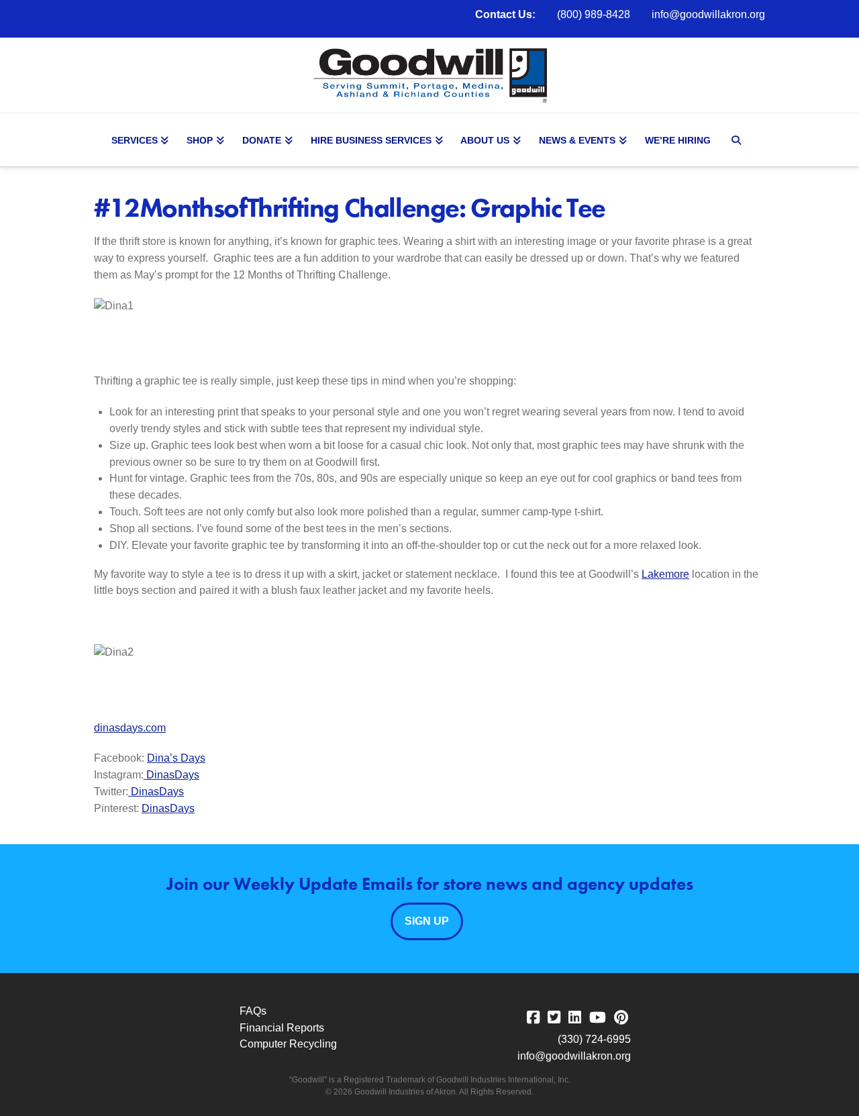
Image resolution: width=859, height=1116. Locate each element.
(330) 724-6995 (594, 1039)
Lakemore (665, 574)
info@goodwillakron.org (708, 14)
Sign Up (427, 921)
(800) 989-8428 (593, 14)
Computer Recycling (288, 1044)
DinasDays (172, 774)
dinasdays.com (130, 727)
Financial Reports (282, 1027)
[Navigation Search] (738, 140)
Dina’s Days (176, 758)
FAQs (253, 1011)
